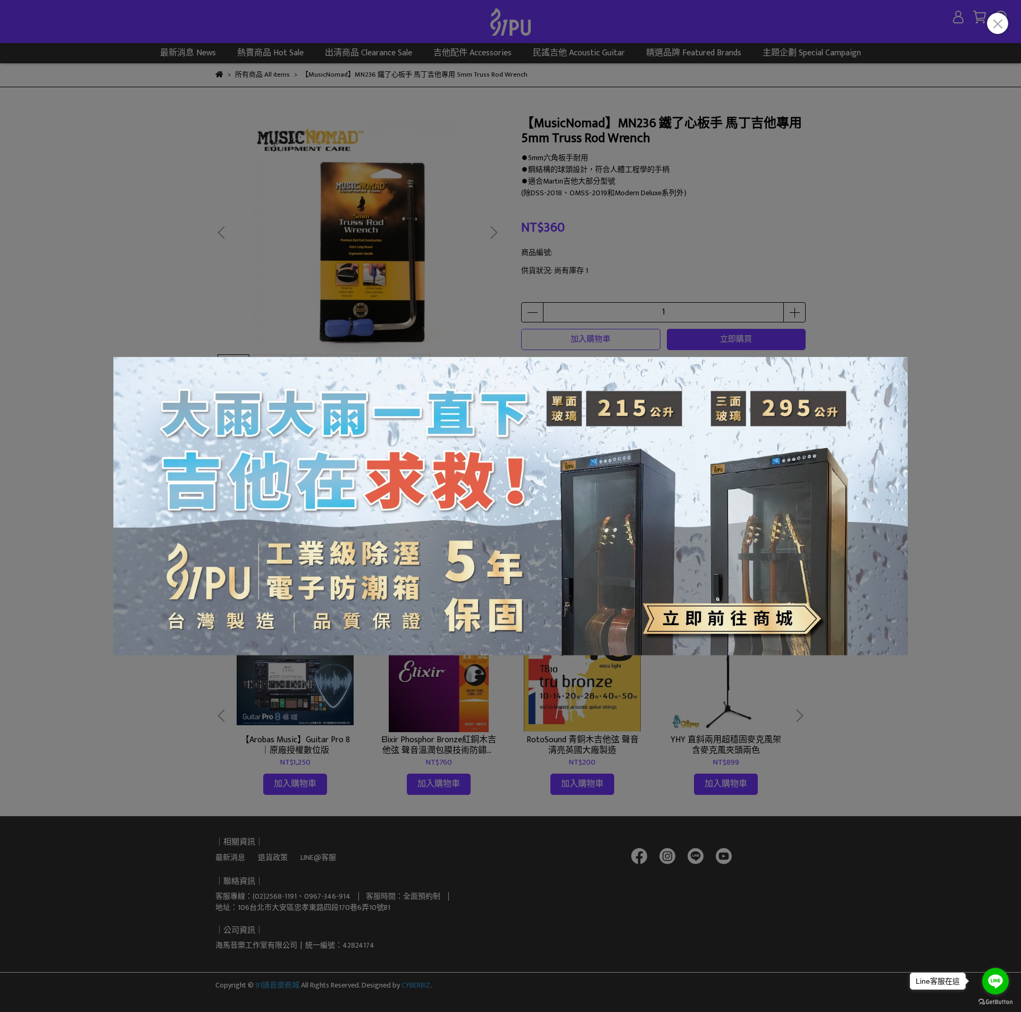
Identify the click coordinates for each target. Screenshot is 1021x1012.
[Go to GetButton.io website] (995, 1001)
